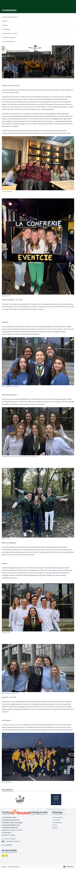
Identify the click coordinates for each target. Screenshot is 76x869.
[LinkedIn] (3, 855)
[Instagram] (6, 855)
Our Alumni (56, 820)
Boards (4, 21)
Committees (6, 29)
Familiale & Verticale (8, 37)
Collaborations (57, 822)
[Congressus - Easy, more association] (68, 867)
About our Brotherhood (9, 17)
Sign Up (55, 827)
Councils (5, 25)
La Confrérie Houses (8, 41)
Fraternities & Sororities (9, 33)
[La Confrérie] (7, 3)
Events (55, 825)
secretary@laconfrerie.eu (12, 841)
